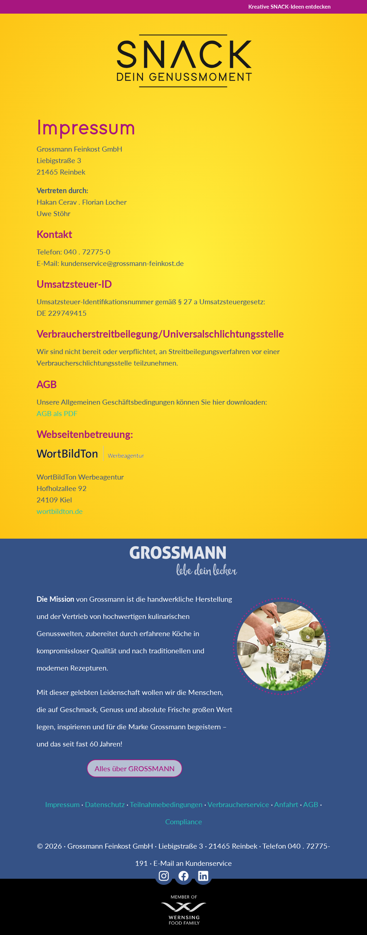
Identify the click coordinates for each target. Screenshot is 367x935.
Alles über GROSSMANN (135, 768)
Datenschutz (105, 804)
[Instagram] (164, 882)
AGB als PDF (57, 413)
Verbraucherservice (238, 804)
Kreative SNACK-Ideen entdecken (289, 7)
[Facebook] (183, 882)
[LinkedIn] (203, 882)
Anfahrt (286, 804)
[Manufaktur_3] (281, 692)
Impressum (62, 804)
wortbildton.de (60, 511)
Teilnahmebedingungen (166, 804)
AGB (310, 804)
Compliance (183, 821)
